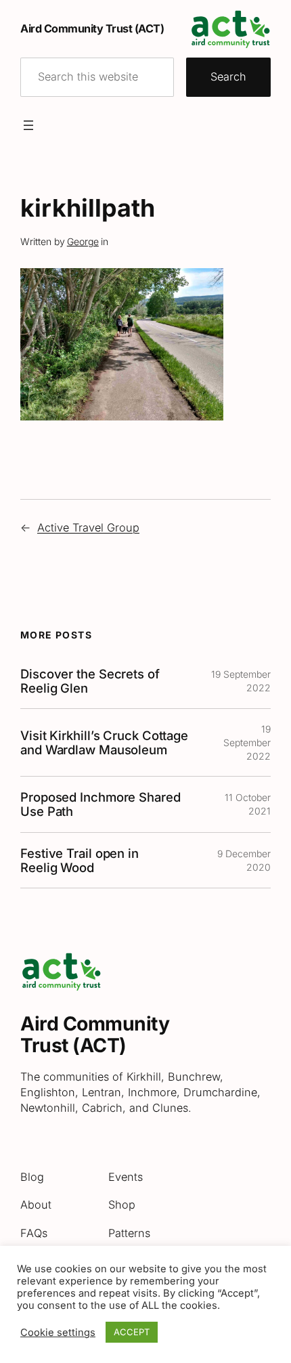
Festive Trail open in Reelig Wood (79, 860)
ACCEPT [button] (132, 1331)
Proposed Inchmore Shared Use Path (100, 804)
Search (228, 76)
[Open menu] (28, 125)
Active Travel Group (88, 527)
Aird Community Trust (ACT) (92, 28)
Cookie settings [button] (57, 1332)
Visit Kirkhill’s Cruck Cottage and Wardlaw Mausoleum (104, 743)
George (83, 241)
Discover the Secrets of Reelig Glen (90, 681)
